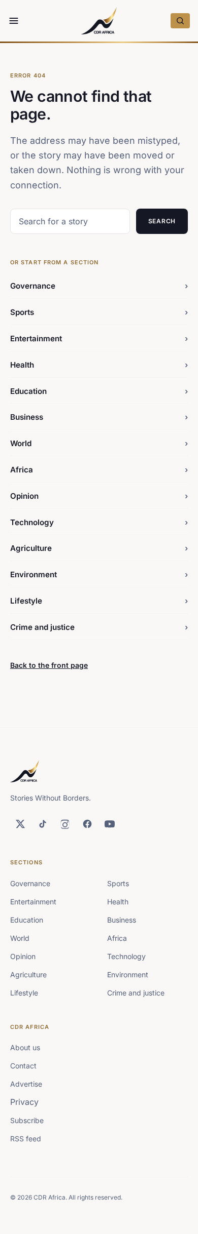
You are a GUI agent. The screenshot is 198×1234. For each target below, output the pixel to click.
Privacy (24, 1102)
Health (99, 365)
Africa (99, 469)
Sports (99, 312)
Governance (99, 286)
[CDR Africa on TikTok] (42, 824)
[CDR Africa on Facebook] (87, 824)
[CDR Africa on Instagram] (65, 824)
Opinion (99, 496)
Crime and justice (99, 627)
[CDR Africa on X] (20, 824)
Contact (23, 1065)
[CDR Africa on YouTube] (110, 824)
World (99, 443)
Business (99, 417)
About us (25, 1047)
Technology (99, 522)
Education (99, 391)
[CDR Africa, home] (99, 20)
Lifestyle (99, 601)
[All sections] (13, 20)
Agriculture (99, 548)
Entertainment (99, 338)
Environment (99, 574)
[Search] (180, 20)
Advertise (26, 1084)
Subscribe (27, 1120)
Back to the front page (49, 665)
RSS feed (25, 1138)
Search (162, 221)
